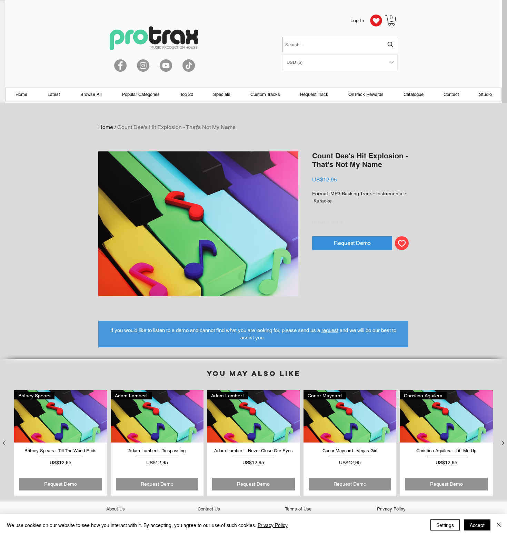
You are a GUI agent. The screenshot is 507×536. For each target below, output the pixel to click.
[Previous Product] (4, 443)
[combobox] (340, 44)
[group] (253, 443)
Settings (445, 525)
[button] (340, 62)
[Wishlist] (376, 20)
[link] (391, 20)
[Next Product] (503, 443)
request (329, 330)
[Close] (499, 524)
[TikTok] (188, 65)
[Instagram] (143, 65)
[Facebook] (120, 65)
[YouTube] (166, 65)
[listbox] (340, 62)
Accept (477, 525)
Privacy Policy (273, 525)
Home (105, 127)
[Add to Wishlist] (402, 243)
